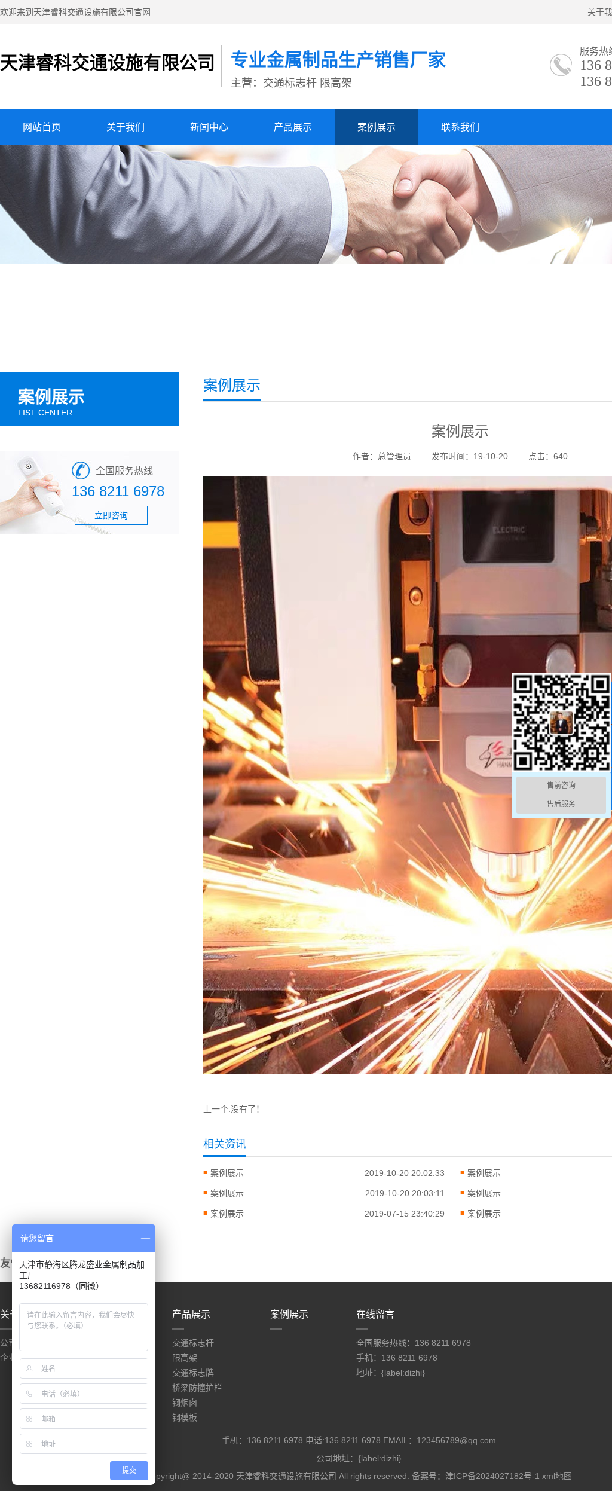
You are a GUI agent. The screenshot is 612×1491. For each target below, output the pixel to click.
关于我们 (125, 127)
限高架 (184, 1357)
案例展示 (376, 127)
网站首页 (42, 127)
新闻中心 (209, 127)
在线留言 (375, 1314)
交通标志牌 (193, 1372)
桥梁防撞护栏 (197, 1387)
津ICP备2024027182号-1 (492, 1476)
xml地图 (557, 1476)
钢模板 (184, 1417)
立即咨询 (111, 515)
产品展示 (293, 127)
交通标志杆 (193, 1343)
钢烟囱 (184, 1402)
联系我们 (460, 127)
